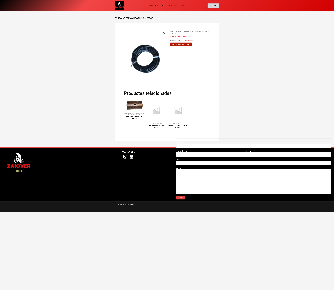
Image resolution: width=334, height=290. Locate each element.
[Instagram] (125, 156)
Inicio (171, 31)
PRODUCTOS (152, 5)
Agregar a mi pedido (181, 44)
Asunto (178, 160)
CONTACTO (182, 5)
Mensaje (179, 168)
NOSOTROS (172, 5)
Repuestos (178, 31)
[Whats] (131, 156)
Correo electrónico (182, 151)
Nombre (179, 142)
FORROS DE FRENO (187, 31)
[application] (157, 6)
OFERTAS (163, 5)
